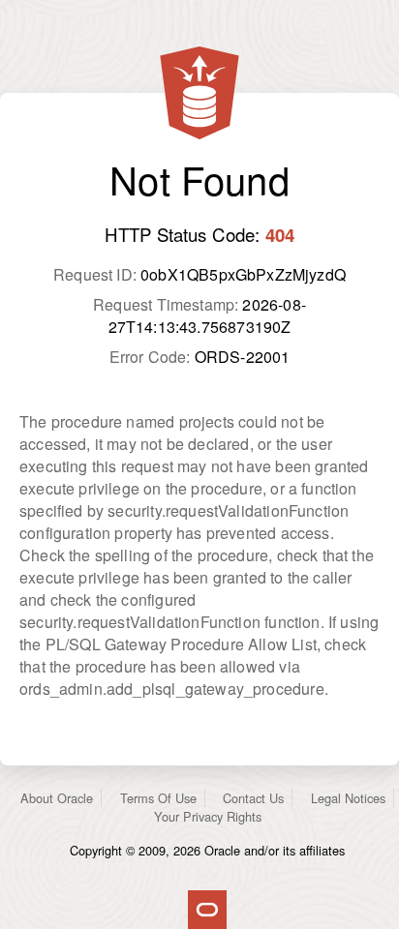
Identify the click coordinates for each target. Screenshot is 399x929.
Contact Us (253, 798)
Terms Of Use (158, 798)
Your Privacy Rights (207, 816)
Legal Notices (348, 798)
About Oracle (56, 798)
